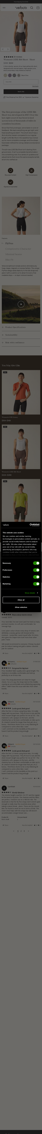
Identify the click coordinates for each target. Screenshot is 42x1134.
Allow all (21, 600)
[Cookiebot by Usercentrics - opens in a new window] (29, 524)
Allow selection (21, 607)
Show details (30, 593)
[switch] (36, 570)
